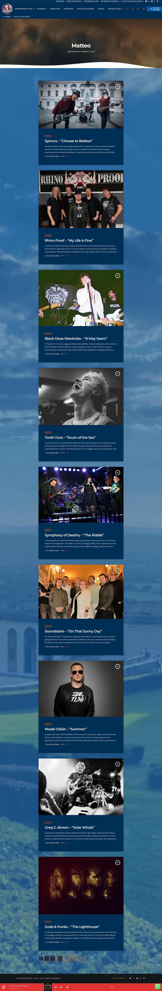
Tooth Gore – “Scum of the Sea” (70, 437)
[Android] (158, 1)
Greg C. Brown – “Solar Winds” (69, 827)
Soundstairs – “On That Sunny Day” (73, 631)
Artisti (48, 136)
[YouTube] (146, 1)
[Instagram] (152, 1)
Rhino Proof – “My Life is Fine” (69, 240)
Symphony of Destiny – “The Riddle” (74, 535)
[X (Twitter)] (149, 1)
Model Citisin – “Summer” (66, 729)
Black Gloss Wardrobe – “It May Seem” (76, 338)
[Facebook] (155, 1)
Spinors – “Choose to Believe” (68, 141)
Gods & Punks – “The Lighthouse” (72, 927)
